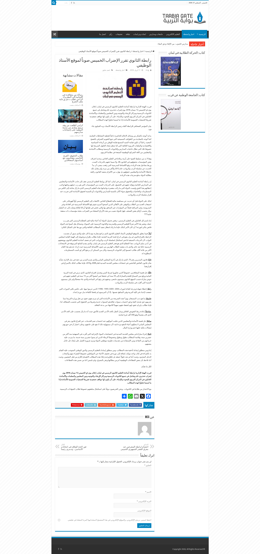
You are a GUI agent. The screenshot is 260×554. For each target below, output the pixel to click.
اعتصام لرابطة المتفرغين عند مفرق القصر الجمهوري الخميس (134, 447)
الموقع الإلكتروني (144, 510)
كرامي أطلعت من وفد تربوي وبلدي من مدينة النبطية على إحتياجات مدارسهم (72, 128)
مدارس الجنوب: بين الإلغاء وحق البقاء (173, 44)
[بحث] (53, 2)
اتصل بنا (102, 34)
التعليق (147, 465)
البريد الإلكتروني (144, 501)
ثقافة (128, 34)
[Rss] (74, 3)
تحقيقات (119, 34)
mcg (147, 70)
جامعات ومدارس (156, 34)
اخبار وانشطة (188, 34)
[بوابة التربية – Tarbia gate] (183, 17)
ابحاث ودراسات (139, 34)
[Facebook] (71, 3)
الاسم (148, 492)
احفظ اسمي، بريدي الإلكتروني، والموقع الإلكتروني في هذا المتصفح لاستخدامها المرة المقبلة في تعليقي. (109, 520)
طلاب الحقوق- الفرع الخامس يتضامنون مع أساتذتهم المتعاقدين (73, 157)
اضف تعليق (106, 70)
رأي (110, 34)
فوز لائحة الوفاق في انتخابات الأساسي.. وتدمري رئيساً (73, 447)
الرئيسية (202, 34)
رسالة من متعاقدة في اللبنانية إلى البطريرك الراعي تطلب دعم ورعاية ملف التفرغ (71, 98)
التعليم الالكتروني (173, 34)
